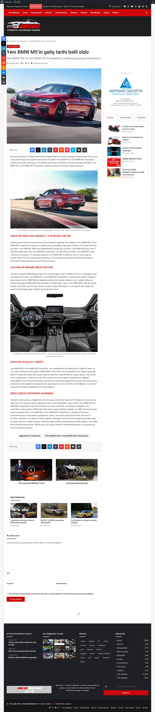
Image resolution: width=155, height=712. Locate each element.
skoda (83, 658)
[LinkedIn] (44, 150)
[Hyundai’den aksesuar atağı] (70, 649)
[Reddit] (61, 150)
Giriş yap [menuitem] (8, 2)
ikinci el (92, 645)
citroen (83, 641)
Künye (106, 12)
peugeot (83, 653)
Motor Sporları (122, 652)
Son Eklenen (125, 117)
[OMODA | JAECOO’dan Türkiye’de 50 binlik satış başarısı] (48, 642)
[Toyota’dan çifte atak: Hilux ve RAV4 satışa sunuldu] (23, 510)
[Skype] (73, 150)
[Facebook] (32, 150)
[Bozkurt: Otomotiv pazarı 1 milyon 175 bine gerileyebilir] (70, 642)
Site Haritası (95, 12)
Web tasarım (66, 704)
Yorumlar (141, 117)
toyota (97, 658)
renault (92, 653)
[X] (38, 150)
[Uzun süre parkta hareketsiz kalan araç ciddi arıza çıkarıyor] (114, 172)
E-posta (10, 583)
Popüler (110, 117)
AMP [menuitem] (18, 2)
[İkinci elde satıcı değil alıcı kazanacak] (59, 642)
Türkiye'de (105, 658)
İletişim (115, 12)
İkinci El (48, 12)
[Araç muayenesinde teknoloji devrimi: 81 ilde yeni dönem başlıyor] (48, 656)
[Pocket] (67, 150)
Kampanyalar (36, 12)
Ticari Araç (121, 667)
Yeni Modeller (22, 41)
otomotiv (99, 649)
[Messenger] (3, 72)
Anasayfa (12, 41)
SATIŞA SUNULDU (104, 653)
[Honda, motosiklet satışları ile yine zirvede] (114, 129)
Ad (8, 573)
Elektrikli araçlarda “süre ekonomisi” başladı (59, 6)
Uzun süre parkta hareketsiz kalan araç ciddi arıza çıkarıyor (133, 172)
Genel (25, 12)
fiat (99, 641)
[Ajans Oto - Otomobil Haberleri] (23, 25)
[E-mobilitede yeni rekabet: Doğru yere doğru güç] (48, 649)
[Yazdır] (84, 150)
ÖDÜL (83, 662)
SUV (89, 658)
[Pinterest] (55, 150)
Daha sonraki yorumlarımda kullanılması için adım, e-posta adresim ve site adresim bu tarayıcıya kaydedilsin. (51, 594)
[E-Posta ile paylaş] (78, 150)
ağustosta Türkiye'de (30, 436)
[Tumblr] (49, 150)
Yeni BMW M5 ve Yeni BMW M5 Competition (67, 436)
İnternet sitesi (61, 583)
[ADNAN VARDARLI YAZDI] (114, 162)
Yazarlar (73, 12)
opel (82, 649)
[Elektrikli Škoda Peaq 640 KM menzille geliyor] (59, 656)
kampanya (101, 645)
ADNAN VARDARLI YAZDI (131, 159)
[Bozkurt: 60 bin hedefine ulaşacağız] (114, 151)
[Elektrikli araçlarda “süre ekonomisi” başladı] (59, 649)
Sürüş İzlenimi (61, 12)
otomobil (90, 649)
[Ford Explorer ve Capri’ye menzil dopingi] (84, 510)
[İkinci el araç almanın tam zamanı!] (114, 140)
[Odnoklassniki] (3, 67)
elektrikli (92, 641)
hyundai (83, 645)
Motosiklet (121, 655)
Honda (106, 641)
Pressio (84, 12)
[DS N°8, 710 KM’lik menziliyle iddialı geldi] (54, 510)
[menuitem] (2, 2)
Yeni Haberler (13, 12)
